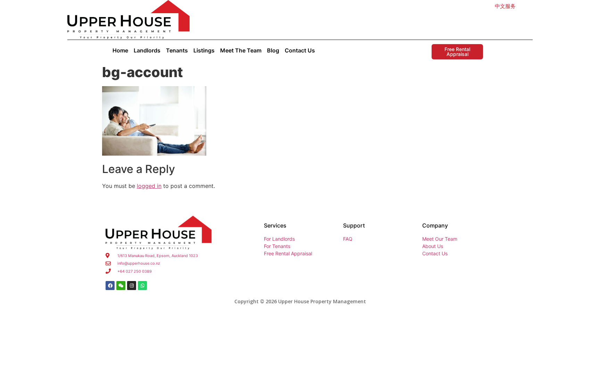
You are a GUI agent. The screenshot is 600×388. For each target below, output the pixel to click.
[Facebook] (110, 285)
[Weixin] (120, 285)
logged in (149, 185)
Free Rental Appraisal (457, 51)
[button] (505, 6)
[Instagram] (131, 285)
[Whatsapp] (142, 285)
